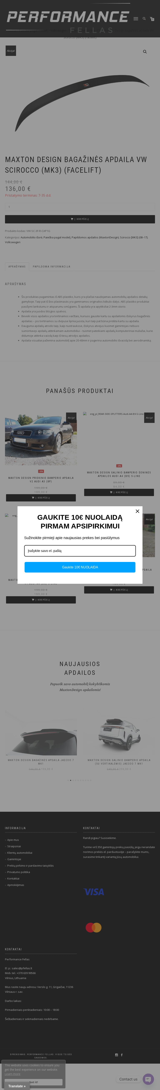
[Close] (137, 511)
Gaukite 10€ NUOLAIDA (80, 567)
